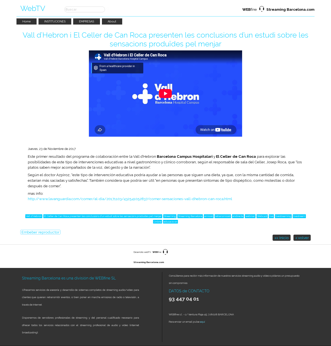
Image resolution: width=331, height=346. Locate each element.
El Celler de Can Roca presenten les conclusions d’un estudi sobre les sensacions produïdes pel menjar (103, 216)
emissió (208, 216)
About (112, 21)
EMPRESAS (86, 21)
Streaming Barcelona (190, 216)
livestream (299, 216)
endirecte (238, 216)
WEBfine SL (105, 278)
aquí (202, 321)
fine (278, 9)
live (271, 216)
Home (26, 21)
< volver (302, 238)
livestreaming (283, 216)
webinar (250, 216)
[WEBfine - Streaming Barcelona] (165, 255)
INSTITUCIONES (55, 21)
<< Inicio (281, 238)
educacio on (170, 221)
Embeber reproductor (40, 232)
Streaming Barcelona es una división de (58, 278)
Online (157, 221)
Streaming (170, 216)
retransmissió (222, 216)
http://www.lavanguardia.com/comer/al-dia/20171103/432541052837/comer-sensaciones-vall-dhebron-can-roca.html (130, 199)
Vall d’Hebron (34, 216)
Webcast (262, 216)
